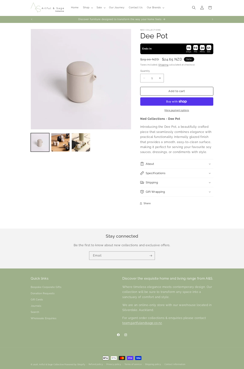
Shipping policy (153, 364)
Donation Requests (42, 293)
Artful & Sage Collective (51, 364)
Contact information (174, 364)
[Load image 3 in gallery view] (81, 142)
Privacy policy (113, 364)
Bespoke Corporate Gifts (46, 287)
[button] (87, 7)
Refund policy (96, 364)
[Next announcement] (212, 19)
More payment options (176, 110)
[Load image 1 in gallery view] (40, 142)
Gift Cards (37, 299)
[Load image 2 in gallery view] (60, 142)
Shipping (163, 64)
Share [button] (147, 203)
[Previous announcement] (31, 19)
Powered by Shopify (74, 364)
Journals (36, 305)
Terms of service (133, 364)
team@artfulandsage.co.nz (142, 323)
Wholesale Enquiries (43, 318)
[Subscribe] (151, 255)
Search (35, 312)
